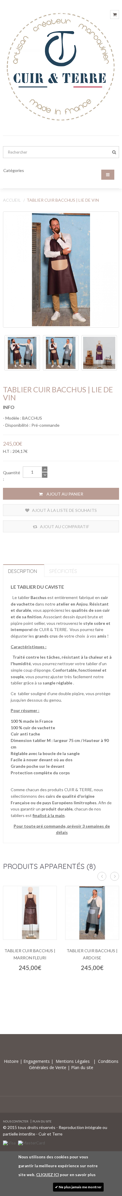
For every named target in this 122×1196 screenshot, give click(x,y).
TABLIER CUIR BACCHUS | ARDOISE (92, 954)
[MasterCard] (31, 1142)
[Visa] (9, 1142)
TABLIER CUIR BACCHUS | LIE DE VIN (63, 200)
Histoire (12, 1061)
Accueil (12, 200)
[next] (114, 876)
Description (22, 571)
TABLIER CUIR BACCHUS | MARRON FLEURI (29, 954)
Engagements (36, 1061)
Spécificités (63, 571)
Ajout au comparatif (64, 526)
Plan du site (81, 1067)
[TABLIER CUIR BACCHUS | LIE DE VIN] (61, 269)
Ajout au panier (64, 493)
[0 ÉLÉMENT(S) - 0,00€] (114, 14)
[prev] (101, 876)
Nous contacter (15, 1121)
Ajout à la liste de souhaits (64, 510)
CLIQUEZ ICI (47, 1174)
